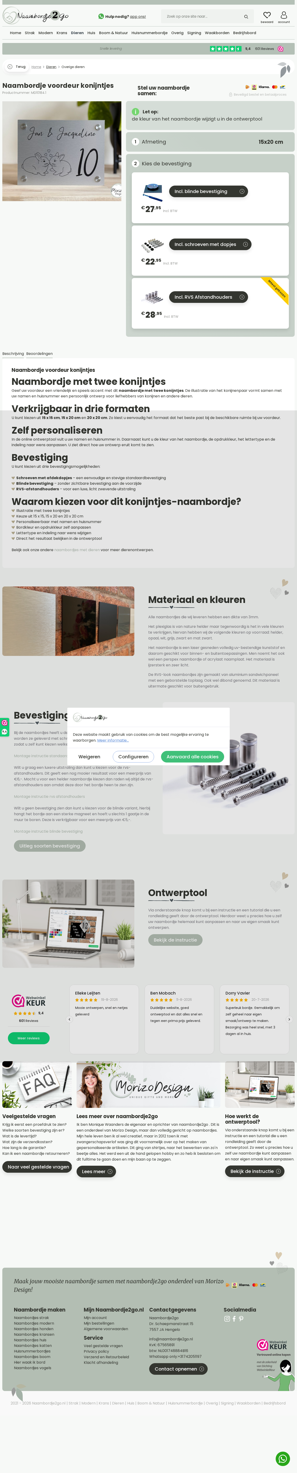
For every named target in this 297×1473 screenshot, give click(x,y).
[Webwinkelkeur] (275, 1365)
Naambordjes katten (33, 1345)
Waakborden (248, 1403)
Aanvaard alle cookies (193, 756)
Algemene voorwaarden (106, 1329)
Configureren (133, 756)
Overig (211, 1403)
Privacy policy (96, 1351)
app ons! (138, 16)
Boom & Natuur (150, 1403)
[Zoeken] (246, 16)
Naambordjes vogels (32, 1368)
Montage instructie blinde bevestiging (49, 831)
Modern (88, 1403)
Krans (103, 1403)
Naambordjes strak (31, 1318)
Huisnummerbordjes (32, 1351)
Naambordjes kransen (34, 1334)
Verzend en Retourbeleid (106, 1357)
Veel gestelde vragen (103, 1346)
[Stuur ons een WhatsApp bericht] (283, 1459)
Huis (130, 1403)
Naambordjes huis (30, 1340)
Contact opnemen (176, 1369)
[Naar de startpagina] (37, 15)
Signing (227, 1403)
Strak (73, 1403)
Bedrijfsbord (274, 1403)
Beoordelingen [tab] (39, 353)
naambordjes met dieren (77, 550)
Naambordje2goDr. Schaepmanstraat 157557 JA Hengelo (171, 1323)
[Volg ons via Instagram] (227, 1318)
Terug (20, 66)
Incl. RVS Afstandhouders (203, 297)
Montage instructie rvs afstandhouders (50, 796)
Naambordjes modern (34, 1323)
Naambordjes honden (33, 1329)
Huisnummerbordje (185, 1403)
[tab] (13, 354)
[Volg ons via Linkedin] (241, 1318)
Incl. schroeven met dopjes (205, 244)
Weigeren (89, 756)
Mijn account (95, 1318)
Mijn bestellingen (99, 1323)
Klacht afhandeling (101, 1362)
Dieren (117, 1403)
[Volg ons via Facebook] (234, 1318)
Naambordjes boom (32, 1357)
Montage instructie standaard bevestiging (52, 756)
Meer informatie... (113, 740)
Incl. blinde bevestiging (201, 191)
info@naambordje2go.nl (171, 1339)
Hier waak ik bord (29, 1362)
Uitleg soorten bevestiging (49, 846)
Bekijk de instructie (175, 940)
